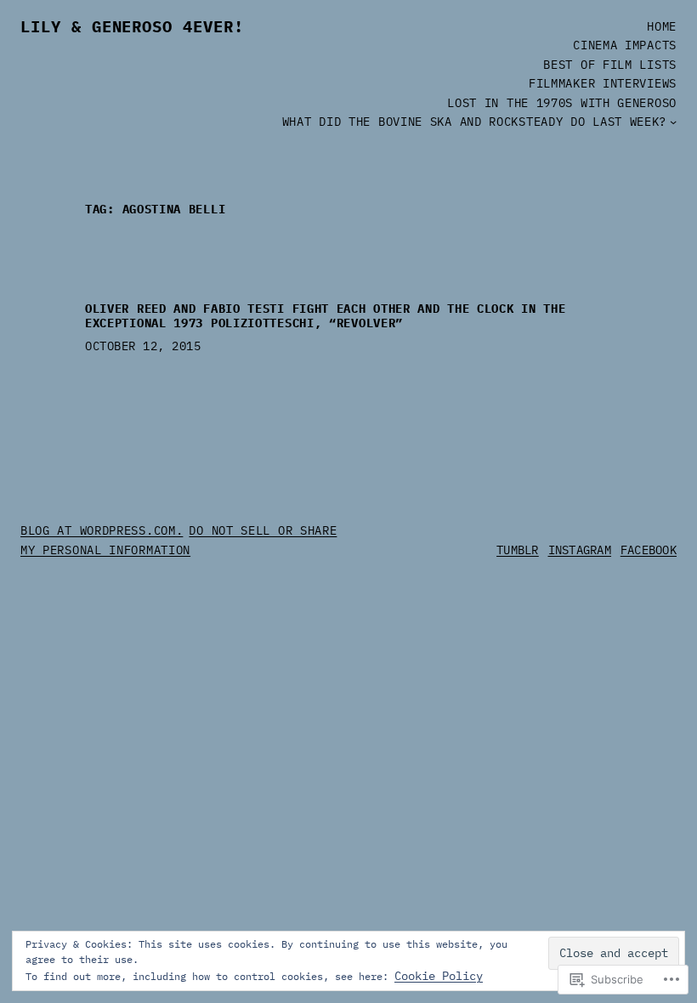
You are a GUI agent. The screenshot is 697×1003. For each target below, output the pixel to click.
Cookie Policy (438, 975)
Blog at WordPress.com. (101, 530)
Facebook (648, 550)
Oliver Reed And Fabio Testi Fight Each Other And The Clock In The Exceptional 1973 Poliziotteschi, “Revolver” (325, 316)
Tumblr (517, 550)
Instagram (580, 550)
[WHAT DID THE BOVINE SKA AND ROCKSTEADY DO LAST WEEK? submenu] (673, 121)
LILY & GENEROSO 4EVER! (132, 26)
